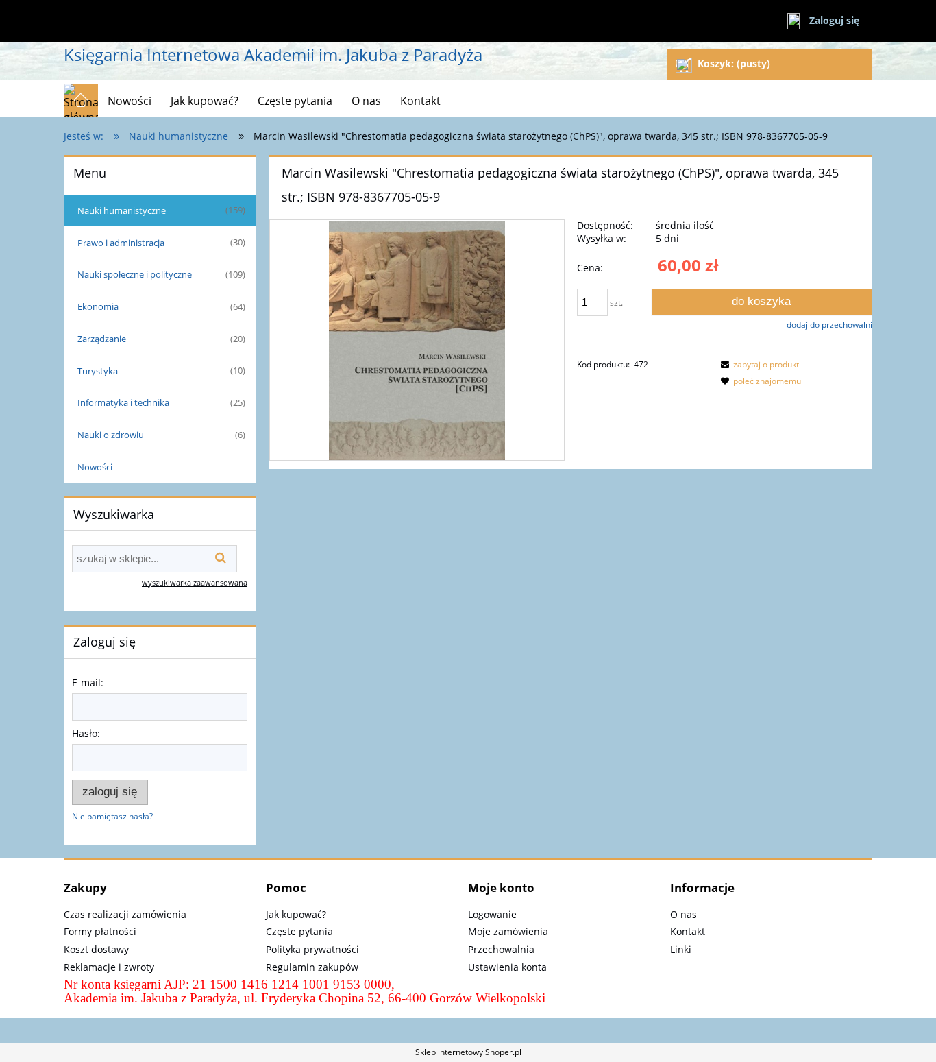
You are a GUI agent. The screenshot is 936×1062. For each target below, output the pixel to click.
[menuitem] (129, 101)
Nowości (94, 467)
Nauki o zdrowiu (110, 435)
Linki (680, 949)
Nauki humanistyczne (121, 210)
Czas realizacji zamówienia (125, 914)
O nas (683, 914)
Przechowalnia (501, 949)
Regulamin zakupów (312, 967)
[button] (758, 364)
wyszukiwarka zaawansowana (194, 582)
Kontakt (687, 931)
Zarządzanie (101, 339)
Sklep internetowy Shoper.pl (468, 1052)
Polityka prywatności (312, 949)
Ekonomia (98, 306)
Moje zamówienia (508, 931)
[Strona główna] (81, 100)
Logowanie (492, 914)
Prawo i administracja (120, 243)
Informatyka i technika (123, 402)
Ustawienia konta (507, 967)
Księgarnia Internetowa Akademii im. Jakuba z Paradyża (273, 54)
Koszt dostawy (96, 949)
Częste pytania (299, 931)
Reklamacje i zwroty (109, 967)
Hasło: (86, 733)
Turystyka (97, 371)
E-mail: (87, 682)
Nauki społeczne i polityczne (134, 274)
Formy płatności (100, 931)
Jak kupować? (296, 914)
